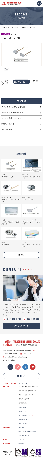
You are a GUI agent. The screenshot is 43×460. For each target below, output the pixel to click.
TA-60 (35, 81)
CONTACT (22, 376)
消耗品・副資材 (7, 124)
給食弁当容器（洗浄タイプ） (13, 112)
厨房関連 (21, 255)
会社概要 (21, 427)
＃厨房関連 (5, 34)
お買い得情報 (23, 423)
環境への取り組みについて (27, 431)
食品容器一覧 (13, 27)
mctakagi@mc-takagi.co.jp (16, 357)
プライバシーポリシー (10, 360)
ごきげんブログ (24, 435)
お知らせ (21, 439)
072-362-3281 (11, 354)
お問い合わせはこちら (21, 326)
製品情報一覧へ (20, 82)
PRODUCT (21, 101)
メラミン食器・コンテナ (11, 118)
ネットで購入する (24, 415)
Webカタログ (23, 411)
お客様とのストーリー (26, 419)
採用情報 (21, 444)
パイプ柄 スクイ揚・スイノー (5, 83)
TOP (3, 27)
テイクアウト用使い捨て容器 (13, 107)
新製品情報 (22, 407)
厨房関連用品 (6, 129)
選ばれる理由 (23, 383)
